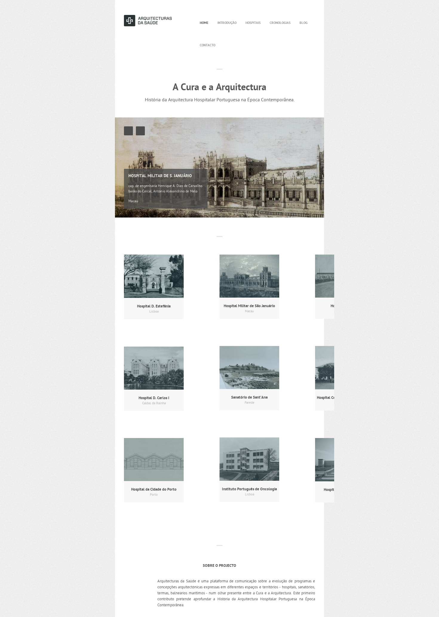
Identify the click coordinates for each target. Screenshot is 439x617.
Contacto (207, 45)
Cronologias (280, 23)
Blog (304, 23)
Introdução (227, 23)
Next (140, 130)
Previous (128, 130)
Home (204, 23)
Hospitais (253, 23)
